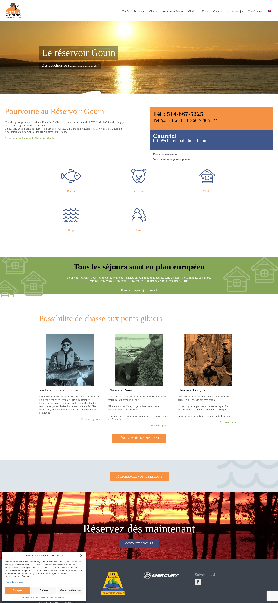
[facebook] (198, 582)
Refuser (44, 590)
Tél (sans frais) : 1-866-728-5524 (185, 120)
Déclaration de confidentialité (53, 597)
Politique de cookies (29, 597)
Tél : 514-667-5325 (178, 114)
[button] (81, 555)
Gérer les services (14, 582)
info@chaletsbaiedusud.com (180, 140)
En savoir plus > (90, 419)
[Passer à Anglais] (269, 11)
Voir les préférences (70, 590)
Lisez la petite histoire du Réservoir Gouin (30, 138)
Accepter (17, 590)
